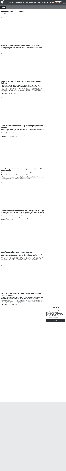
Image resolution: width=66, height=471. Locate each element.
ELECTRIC (12, 2)
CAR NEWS (25, 2)
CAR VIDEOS (52, 2)
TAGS (6, 16)
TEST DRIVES (32, 2)
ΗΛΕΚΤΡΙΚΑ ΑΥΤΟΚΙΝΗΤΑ (42, 2)
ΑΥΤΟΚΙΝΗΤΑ (19, 2)
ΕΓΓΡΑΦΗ (55, 320)
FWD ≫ (58, 2)
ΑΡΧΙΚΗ (2, 16)
